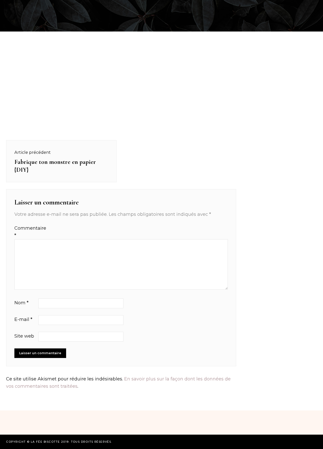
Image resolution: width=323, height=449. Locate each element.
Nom (21, 303)
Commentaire (25, 231)
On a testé (30, 6)
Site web (24, 336)
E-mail (23, 319)
